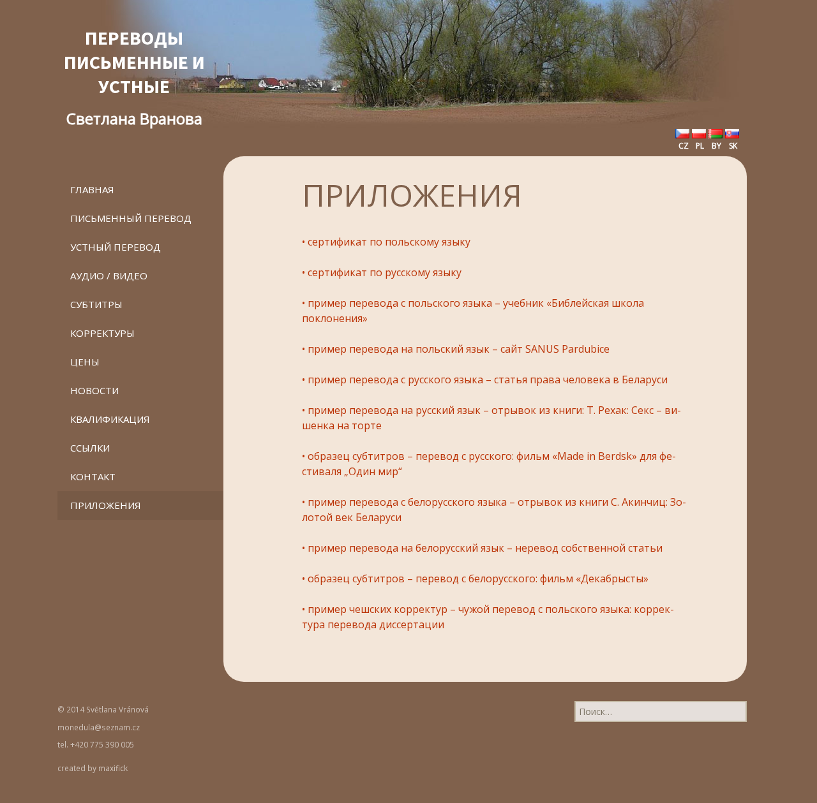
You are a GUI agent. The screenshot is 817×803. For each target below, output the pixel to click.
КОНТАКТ (93, 476)
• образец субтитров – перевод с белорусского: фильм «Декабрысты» (475, 578)
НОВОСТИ (94, 390)
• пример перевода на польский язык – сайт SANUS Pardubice (456, 349)
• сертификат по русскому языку (381, 272)
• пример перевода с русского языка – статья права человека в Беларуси (485, 379)
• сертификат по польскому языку (386, 242)
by (715, 145)
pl (699, 145)
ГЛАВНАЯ (92, 189)
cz (683, 145)
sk (732, 145)
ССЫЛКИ (90, 447)
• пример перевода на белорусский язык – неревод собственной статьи (482, 548)
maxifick (113, 768)
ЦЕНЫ (85, 361)
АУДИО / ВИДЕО (108, 275)
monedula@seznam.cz (98, 727)
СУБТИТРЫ (96, 304)
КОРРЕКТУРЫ (102, 333)
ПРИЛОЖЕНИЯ (105, 505)
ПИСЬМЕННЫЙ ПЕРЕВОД (130, 218)
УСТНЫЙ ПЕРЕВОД (115, 246)
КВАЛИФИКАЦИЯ (110, 419)
